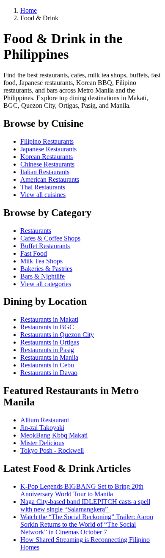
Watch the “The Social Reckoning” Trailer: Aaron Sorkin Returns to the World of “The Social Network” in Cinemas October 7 (86, 524)
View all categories (45, 283)
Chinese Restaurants (47, 164)
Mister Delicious (42, 442)
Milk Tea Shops (41, 261)
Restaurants (35, 230)
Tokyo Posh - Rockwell (52, 450)
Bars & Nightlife (42, 276)
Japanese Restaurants (48, 149)
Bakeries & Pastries (46, 268)
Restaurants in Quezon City (57, 334)
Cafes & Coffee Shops (50, 238)
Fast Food (33, 253)
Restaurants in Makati (49, 319)
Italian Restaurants (44, 171)
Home (28, 10)
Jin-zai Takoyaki (42, 427)
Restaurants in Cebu (47, 365)
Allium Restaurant (44, 420)
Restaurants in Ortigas (49, 342)
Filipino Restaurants (47, 141)
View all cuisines (43, 194)
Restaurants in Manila (49, 357)
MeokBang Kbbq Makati (54, 435)
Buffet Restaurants (45, 245)
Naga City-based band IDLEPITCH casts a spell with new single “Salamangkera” (85, 505)
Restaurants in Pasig (47, 349)
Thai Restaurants (42, 187)
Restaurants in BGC (47, 327)
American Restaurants (49, 179)
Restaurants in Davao (48, 372)
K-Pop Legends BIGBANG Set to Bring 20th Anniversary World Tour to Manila (81, 490)
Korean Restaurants (46, 156)
